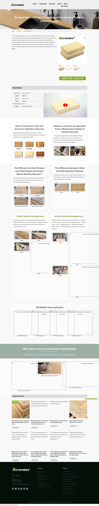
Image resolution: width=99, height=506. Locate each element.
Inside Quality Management (30, 216)
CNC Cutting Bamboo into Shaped (49, 375)
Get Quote (64, 6)
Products (52, 4)
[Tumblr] (24, 489)
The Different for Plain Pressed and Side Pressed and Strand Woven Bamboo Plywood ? (29, 171)
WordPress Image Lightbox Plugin (8, 505)
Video (66, 4)
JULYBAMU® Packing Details (49, 307)
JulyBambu (43, 4)
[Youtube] (16, 489)
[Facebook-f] (13, 489)
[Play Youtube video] (65, 105)
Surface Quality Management (69, 216)
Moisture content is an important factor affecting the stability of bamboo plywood (70, 129)
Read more (15, 427)
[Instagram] (18, 489)
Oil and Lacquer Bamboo (24, 390)
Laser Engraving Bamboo (75, 387)
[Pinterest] (27, 489)
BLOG (59, 4)
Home (35, 4)
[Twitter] (21, 489)
